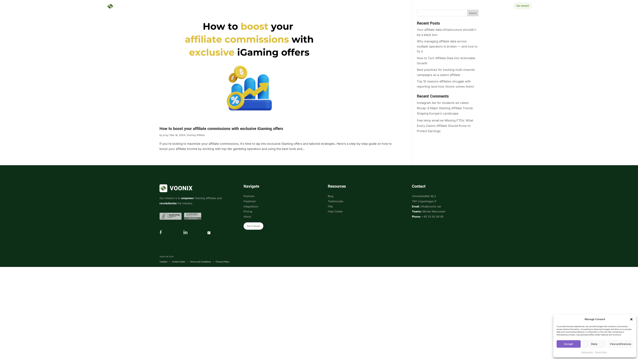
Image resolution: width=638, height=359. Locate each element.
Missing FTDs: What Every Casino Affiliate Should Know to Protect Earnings (445, 126)
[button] (631, 319)
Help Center (335, 211)
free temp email (428, 120)
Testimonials (335, 201)
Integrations (304, 6)
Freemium (250, 201)
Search (473, 13)
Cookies (163, 261)
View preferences (620, 344)
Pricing (325, 6)
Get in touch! (253, 226)
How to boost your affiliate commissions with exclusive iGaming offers (221, 128)
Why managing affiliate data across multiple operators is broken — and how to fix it (447, 46)
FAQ (330, 206)
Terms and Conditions (200, 261)
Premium (249, 196)
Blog (330, 196)
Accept (568, 344)
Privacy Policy (601, 352)
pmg (165, 135)
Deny (594, 344)
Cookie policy (587, 352)
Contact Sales (178, 261)
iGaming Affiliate (196, 135)
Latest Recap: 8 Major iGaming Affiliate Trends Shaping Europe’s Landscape (445, 108)
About (365, 6)
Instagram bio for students (436, 103)
